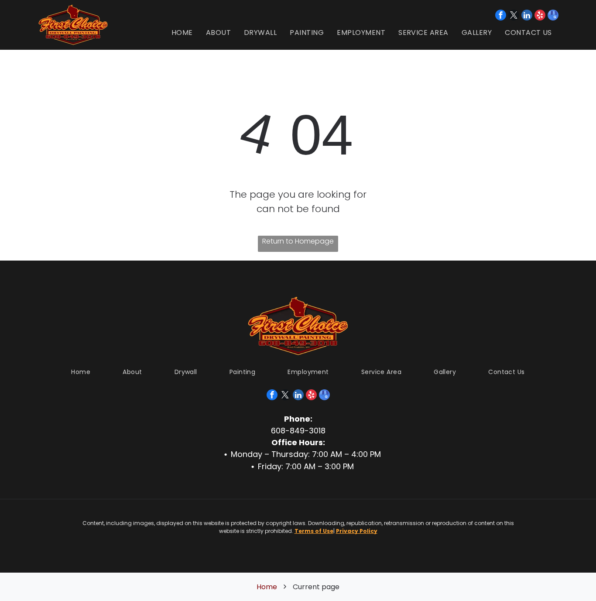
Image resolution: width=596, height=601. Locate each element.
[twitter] (513, 16)
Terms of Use (314, 531)
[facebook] (500, 16)
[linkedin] (526, 16)
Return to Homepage (298, 241)
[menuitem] (182, 32)
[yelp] (539, 16)
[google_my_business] (553, 16)
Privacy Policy (356, 531)
